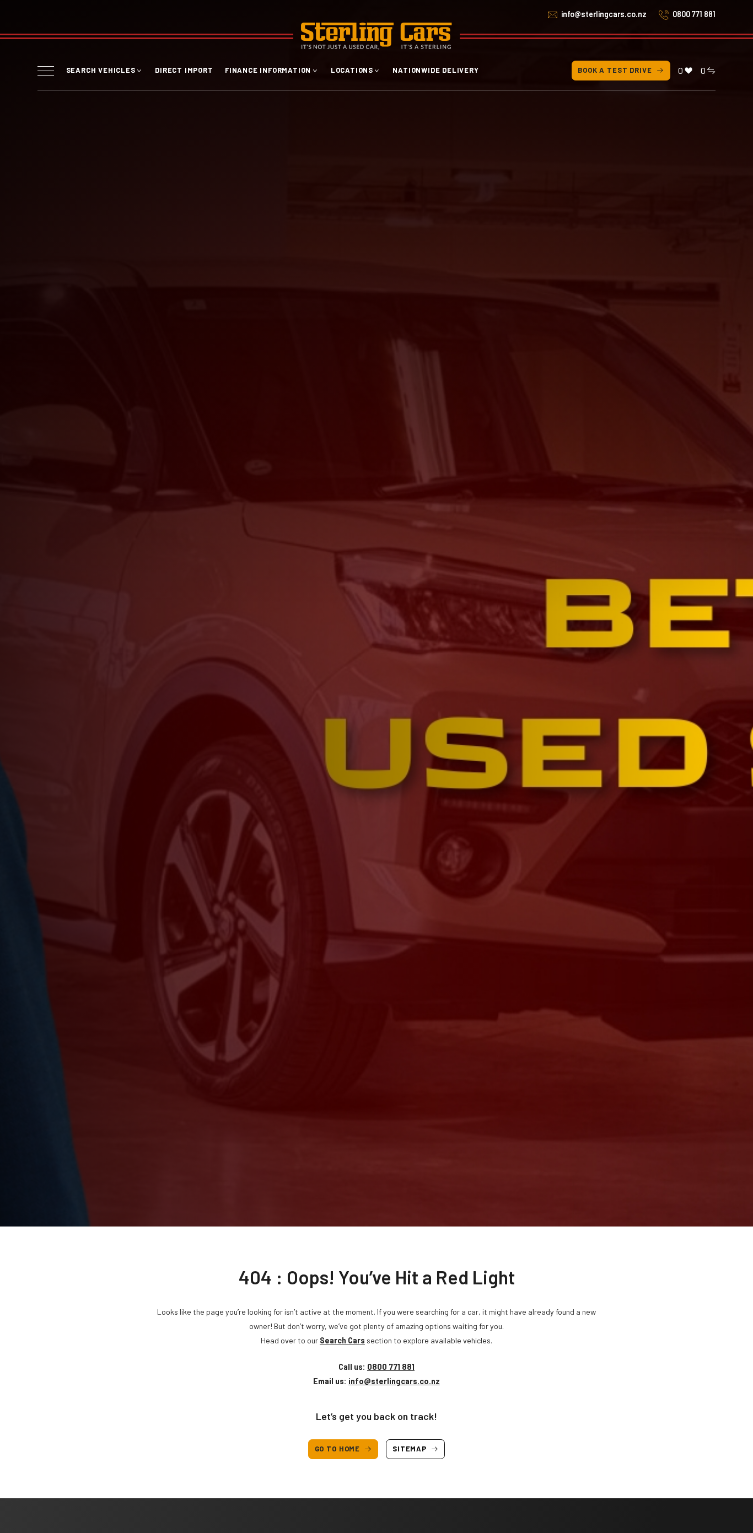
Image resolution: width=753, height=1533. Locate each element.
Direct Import (184, 70)
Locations (352, 70)
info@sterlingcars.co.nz (604, 14)
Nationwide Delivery (435, 70)
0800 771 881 (694, 14)
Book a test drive (615, 70)
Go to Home (338, 1448)
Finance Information (268, 70)
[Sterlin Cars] (376, 36)
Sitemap (409, 1448)
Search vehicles (101, 70)
